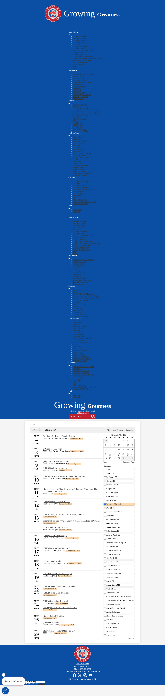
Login (75, 679)
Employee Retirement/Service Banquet (59, 436)
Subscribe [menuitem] (129, 430)
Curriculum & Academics (82, 83)
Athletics (76, 107)
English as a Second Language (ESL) (86, 113)
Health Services (78, 85)
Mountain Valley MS (113, 554)
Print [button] (108, 430)
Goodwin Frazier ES (113, 523)
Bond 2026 (77, 44)
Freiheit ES (110, 516)
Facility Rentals (78, 192)
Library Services (79, 155)
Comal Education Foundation (83, 181)
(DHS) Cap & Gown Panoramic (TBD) (60, 586)
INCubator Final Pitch (52, 449)
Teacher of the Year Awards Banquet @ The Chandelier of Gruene (71, 521)
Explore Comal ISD (80, 36)
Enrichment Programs (80, 115)
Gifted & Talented (79, 119)
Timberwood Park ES (114, 593)
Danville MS (111, 508)
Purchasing (77, 91)
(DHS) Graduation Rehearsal (55, 601)
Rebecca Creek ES (113, 570)
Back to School (78, 143)
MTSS (75, 159)
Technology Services (80, 97)
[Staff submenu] (69, 208)
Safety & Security (79, 93)
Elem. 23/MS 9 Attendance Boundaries (87, 58)
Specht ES (110, 581)
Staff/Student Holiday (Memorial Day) (59, 631)
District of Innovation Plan (82, 50)
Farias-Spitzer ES (112, 623)
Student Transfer (79, 169)
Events (108, 469)
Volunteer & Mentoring (81, 204)
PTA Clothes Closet (80, 200)
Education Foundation (114, 512)
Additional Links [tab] (83, 413)
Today (105, 462)
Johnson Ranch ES (113, 535)
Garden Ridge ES (112, 519)
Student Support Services (82, 95)
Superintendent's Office (81, 64)
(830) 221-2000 (85, 669)
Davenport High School (114, 504)
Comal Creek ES (112, 627)
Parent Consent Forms (81, 171)
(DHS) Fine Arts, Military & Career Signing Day (64, 476)
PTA (74, 198)
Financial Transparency (81, 62)
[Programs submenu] (69, 103)
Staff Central (77, 210)
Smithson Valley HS (113, 573)
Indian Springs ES (112, 531)
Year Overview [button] (118, 430)
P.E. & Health (78, 125)
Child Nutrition (78, 79)
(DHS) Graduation (51, 622)
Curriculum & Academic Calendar (118, 597)
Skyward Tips (78, 167)
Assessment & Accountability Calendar (120, 600)
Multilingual (77, 123)
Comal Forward (78, 48)
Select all (131, 638)
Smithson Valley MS (113, 577)
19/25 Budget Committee (82, 60)
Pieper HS (110, 620)
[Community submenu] (69, 365)
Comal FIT (77, 183)
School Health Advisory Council (84, 202)
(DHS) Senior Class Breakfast (55, 593)
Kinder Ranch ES (112, 539)
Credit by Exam (78, 149)
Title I (75, 66)
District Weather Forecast (82, 153)
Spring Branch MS (113, 585)
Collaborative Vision (80, 46)
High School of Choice (114, 616)
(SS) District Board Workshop (56, 461)
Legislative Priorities (80, 54)
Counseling (77, 147)
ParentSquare (77, 161)
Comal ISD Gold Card (81, 185)
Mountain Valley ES (113, 550)
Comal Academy (112, 500)
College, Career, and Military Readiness (87, 111)
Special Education (79, 129)
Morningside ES (112, 546)
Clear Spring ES (112, 496)
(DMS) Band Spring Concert (55, 527)
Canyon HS (110, 481)
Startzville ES (111, 589)
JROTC (76, 121)
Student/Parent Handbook (82, 173)
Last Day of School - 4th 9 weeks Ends (60, 607)
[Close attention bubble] (3, 675)
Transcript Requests (80, 175)
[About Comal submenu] (69, 34)
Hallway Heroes (79, 194)
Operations (77, 89)
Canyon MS (110, 489)
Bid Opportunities (79, 38)
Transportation (78, 99)
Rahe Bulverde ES (113, 566)
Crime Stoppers (78, 151)
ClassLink (76, 145)
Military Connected (80, 157)
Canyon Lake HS (112, 485)
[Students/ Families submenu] (69, 135)
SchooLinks (77, 163)
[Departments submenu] (69, 258)
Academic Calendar (80, 141)
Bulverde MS (111, 631)
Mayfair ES (110, 635)
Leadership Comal (79, 52)
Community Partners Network (83, 190)
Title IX (75, 68)
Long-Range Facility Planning (83, 56)
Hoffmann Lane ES (113, 527)
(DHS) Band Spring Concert (55, 468)
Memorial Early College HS (116, 543)
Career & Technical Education (83, 109)
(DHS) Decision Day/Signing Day (58, 548)
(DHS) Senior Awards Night (55, 535)
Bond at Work (78, 42)
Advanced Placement (80, 105)
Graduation (77, 139)
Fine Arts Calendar (113, 604)
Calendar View (129, 462)
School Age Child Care (81, 131)
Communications (79, 81)
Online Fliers (77, 196)
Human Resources (79, 87)
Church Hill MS (112, 492)
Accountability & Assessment (83, 74)
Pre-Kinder (77, 127)
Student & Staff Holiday (53, 616)
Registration (77, 137)
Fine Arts (76, 117)
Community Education (81, 187)
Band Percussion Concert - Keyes (57, 573)
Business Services (79, 76)
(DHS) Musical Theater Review (56, 501)
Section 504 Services (80, 165)
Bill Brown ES (111, 477)
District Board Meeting (53, 561)
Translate (41, 684)
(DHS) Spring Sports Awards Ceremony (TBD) (63, 514)
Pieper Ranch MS (112, 562)
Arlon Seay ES (111, 473)
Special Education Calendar (116, 608)
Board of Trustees (79, 40)
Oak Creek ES (111, 558)
